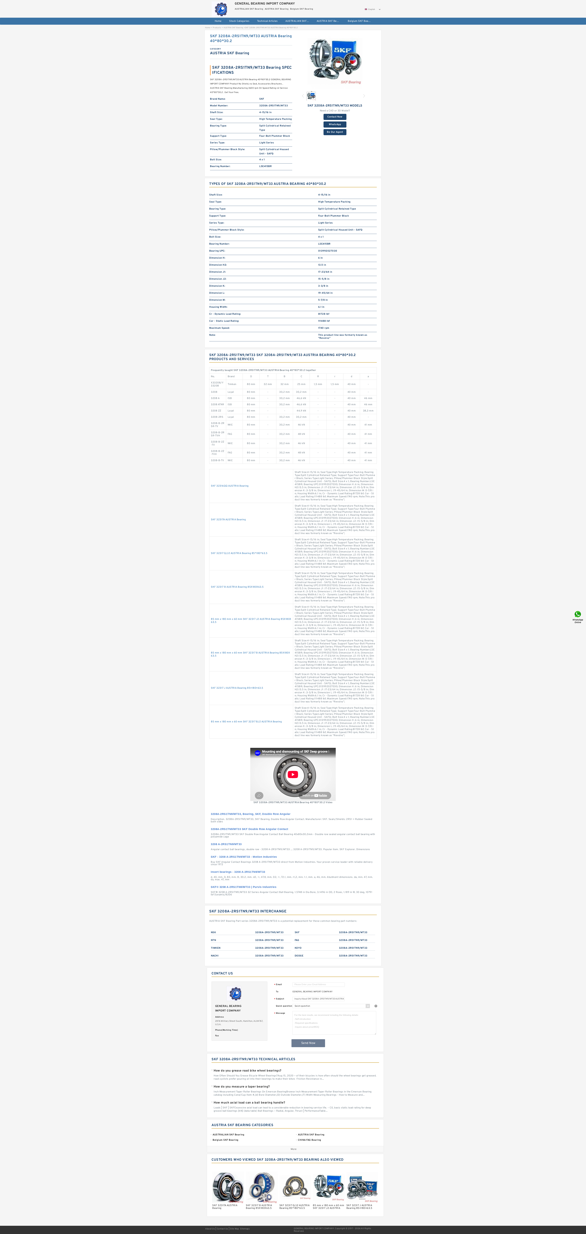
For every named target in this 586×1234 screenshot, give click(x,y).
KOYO (298, 948)
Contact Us (222, 1229)
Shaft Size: (216, 112)
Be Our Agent (335, 132)
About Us (210, 1229)
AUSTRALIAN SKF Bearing (298, 21)
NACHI (215, 955)
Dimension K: (217, 286)
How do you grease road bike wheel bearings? (247, 1071)
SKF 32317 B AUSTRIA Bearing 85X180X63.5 (237, 587)
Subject (279, 999)
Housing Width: (218, 307)
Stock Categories (239, 21)
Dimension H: (217, 258)
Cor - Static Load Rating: (224, 321)
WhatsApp (335, 124)
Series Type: (217, 142)
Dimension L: (217, 293)
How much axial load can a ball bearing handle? (249, 1103)
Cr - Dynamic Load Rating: (225, 314)
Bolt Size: (216, 159)
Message (279, 1013)
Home (218, 21)
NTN (213, 940)
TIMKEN (216, 948)
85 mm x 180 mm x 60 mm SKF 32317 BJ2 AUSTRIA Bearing (246, 721)
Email (278, 984)
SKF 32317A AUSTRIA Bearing (228, 519)
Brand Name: (218, 99)
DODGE (299, 955)
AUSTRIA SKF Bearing (330, 21)
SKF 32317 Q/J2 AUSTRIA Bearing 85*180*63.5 (239, 553)
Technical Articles (267, 21)
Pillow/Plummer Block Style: (227, 149)
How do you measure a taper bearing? (242, 1087)
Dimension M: (217, 300)
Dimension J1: (217, 272)
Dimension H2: (218, 265)
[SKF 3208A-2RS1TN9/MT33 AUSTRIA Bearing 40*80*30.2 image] (334, 61)
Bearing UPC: (217, 251)
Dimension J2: (217, 279)
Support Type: (218, 136)
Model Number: (219, 105)
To (277, 991)
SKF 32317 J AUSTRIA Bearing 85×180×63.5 (237, 688)
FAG (297, 940)
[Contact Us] (578, 617)
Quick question (284, 1006)
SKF (297, 932)
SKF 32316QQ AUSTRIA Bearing (230, 486)
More (294, 1149)
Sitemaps (245, 1229)
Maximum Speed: (219, 328)
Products (217, 28)
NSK (213, 932)
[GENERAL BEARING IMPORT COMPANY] (219, 8)
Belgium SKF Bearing (360, 21)
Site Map (234, 1229)
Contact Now (334, 116)
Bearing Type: (218, 125)
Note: (212, 335)
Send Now (308, 1043)
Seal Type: (216, 119)
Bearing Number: (220, 166)
